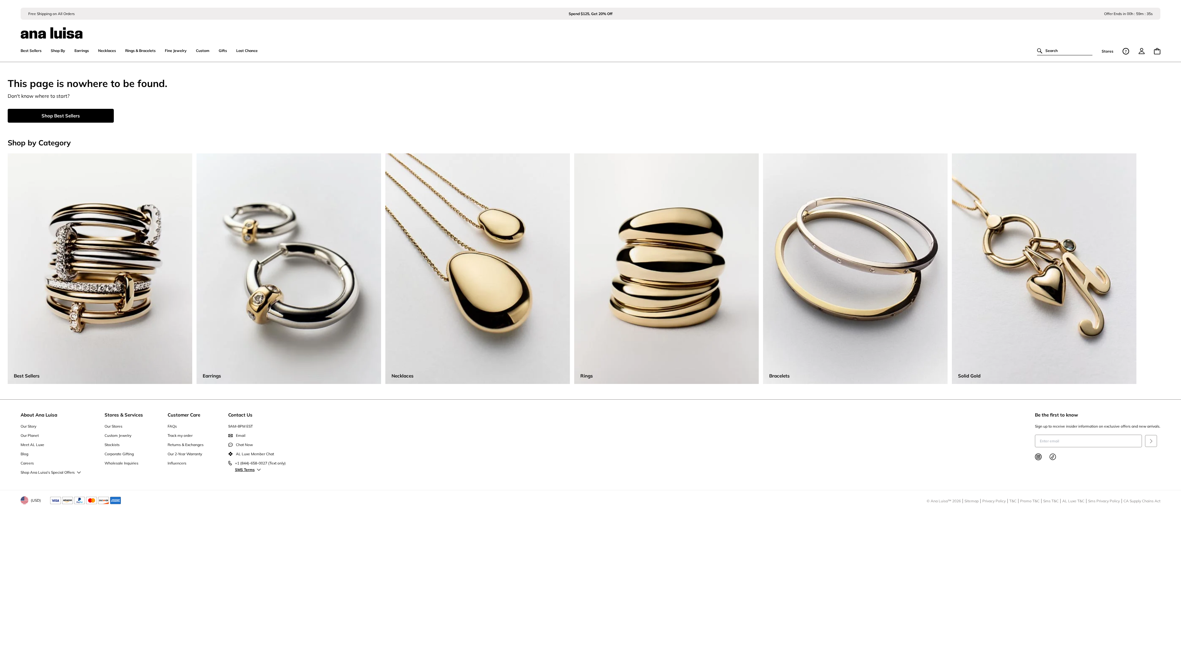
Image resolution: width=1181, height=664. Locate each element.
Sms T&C (1051, 501)
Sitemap (971, 501)
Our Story (28, 426)
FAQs (172, 426)
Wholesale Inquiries (121, 463)
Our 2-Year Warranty (185, 454)
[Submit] (1151, 441)
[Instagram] (1038, 456)
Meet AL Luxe (32, 444)
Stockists (112, 444)
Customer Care (184, 415)
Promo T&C (1030, 501)
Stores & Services (124, 415)
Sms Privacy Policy (1104, 501)
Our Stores (113, 426)
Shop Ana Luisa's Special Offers (48, 472)
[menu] (1142, 51)
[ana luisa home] (590, 29)
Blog (24, 454)
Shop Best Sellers (61, 116)
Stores (1107, 51)
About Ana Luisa (39, 415)
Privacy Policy (994, 501)
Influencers (177, 463)
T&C (1012, 501)
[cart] (1157, 51)
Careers (27, 463)
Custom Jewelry (118, 435)
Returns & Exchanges (186, 444)
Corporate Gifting (119, 454)
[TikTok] (1052, 456)
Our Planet (30, 435)
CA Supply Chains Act (1141, 501)
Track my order (180, 435)
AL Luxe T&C (1073, 501)
